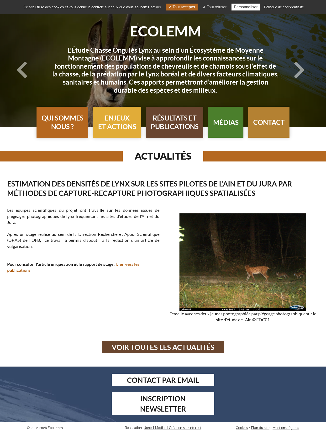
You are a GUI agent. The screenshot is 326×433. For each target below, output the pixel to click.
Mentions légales (286, 428)
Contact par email (163, 380)
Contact (269, 122)
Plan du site (260, 428)
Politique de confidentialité (284, 7)
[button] (62, 122)
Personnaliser (246, 7)
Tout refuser (216, 7)
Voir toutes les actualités (163, 347)
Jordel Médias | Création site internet (172, 428)
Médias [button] (226, 122)
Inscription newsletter (163, 403)
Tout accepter (183, 7)
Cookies (242, 428)
